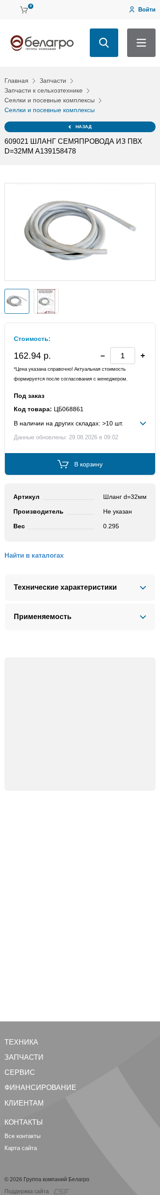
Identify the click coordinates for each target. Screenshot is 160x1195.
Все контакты (22, 1136)
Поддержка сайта (27, 1191)
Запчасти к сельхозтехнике (43, 90)
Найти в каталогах (34, 555)
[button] (142, 355)
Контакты (23, 1122)
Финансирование (40, 1087)
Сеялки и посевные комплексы (49, 100)
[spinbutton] (122, 355)
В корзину (88, 464)
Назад (84, 126)
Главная (16, 80)
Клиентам (24, 1103)
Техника (21, 1042)
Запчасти (53, 80)
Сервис (19, 1072)
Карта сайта (20, 1148)
